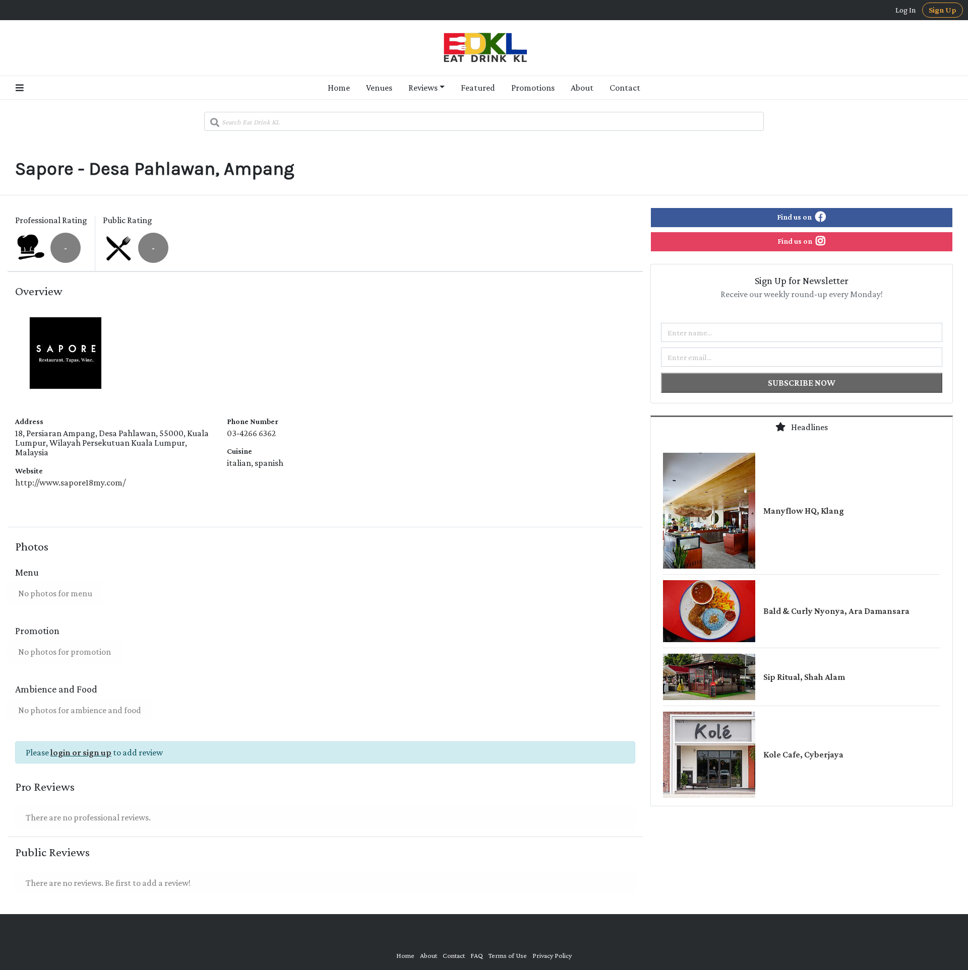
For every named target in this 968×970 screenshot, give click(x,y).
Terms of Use (508, 955)
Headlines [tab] (809, 427)
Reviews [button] (423, 88)
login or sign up (80, 752)
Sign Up (942, 10)
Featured (478, 88)
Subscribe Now (801, 383)
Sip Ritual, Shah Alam (804, 677)
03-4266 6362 (251, 433)
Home (339, 88)
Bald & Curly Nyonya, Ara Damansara (836, 611)
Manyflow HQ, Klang (803, 511)
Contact (625, 88)
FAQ (476, 955)
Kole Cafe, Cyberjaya (803, 754)
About (582, 88)
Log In (905, 10)
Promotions (533, 88)
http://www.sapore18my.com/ (70, 482)
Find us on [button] (795, 217)
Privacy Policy (552, 955)
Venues (379, 88)
